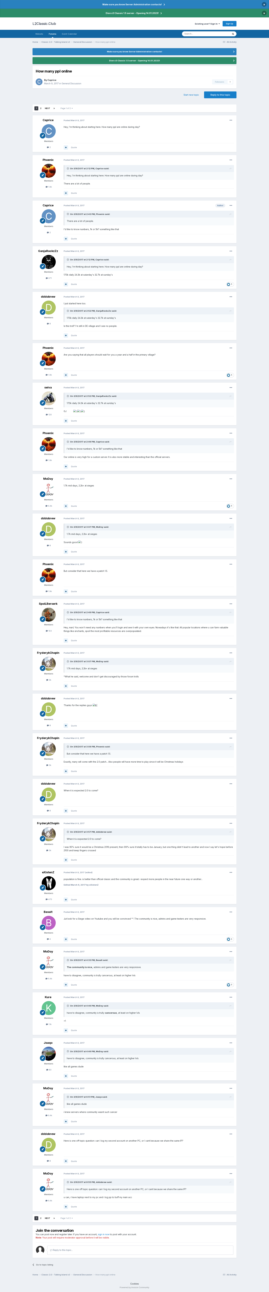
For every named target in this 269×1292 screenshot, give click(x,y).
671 (50, 278)
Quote (74, 147)
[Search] (233, 33)
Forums (52, 34)
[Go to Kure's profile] (49, 1008)
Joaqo (48, 1042)
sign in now (103, 1234)
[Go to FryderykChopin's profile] (49, 664)
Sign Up (229, 23)
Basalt (48, 911)
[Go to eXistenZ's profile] (49, 883)
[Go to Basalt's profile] (49, 923)
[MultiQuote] (66, 147)
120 (50, 414)
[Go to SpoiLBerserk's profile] (49, 615)
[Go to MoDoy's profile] (49, 490)
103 (50, 631)
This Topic (220, 34)
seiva (48, 387)
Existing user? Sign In (207, 24)
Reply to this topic (220, 94)
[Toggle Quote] (68, 168)
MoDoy (48, 478)
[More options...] (231, 120)
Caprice (51, 80)
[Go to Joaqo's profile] (49, 1054)
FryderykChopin (48, 652)
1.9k (50, 187)
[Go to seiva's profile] (49, 398)
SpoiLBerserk (48, 603)
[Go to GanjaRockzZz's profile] (49, 262)
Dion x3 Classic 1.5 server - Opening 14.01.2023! (132, 13)
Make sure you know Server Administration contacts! (132, 4)
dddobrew (48, 296)
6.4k (49, 506)
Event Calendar (69, 34)
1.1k (50, 1024)
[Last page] (54, 108)
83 (49, 1069)
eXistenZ (48, 872)
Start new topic (191, 94)
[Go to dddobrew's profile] (49, 308)
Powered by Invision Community (134, 1287)
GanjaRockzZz (48, 251)
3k (49, 680)
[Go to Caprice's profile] (39, 81)
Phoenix (48, 159)
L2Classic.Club (44, 24)
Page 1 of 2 (66, 108)
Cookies (134, 1283)
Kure (48, 997)
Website (39, 34)
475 (50, 899)
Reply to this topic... (62, 1250)
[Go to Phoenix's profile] (49, 171)
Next (47, 108)
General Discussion (71, 83)
